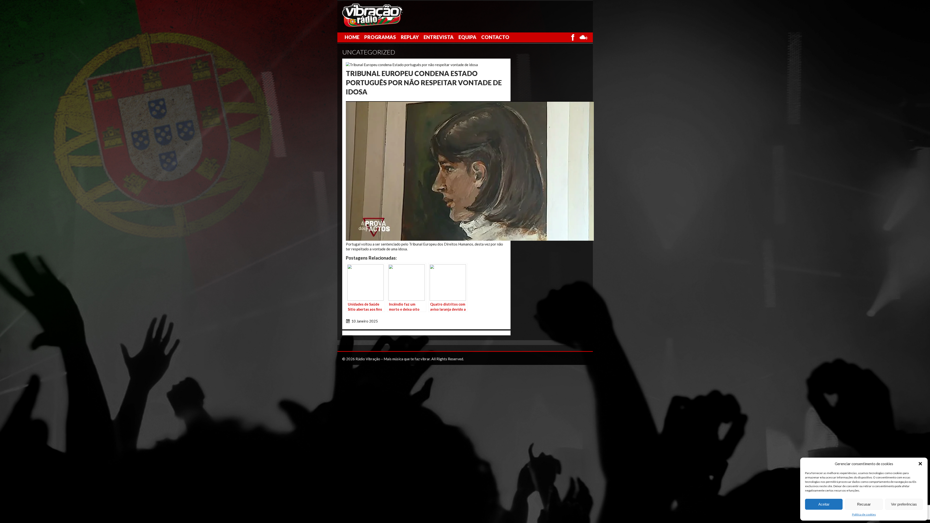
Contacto (495, 37)
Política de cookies (864, 514)
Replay (410, 37)
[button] (920, 463)
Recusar (864, 504)
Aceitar (823, 504)
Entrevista (439, 37)
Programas (380, 37)
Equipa (467, 37)
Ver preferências (904, 504)
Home (352, 37)
